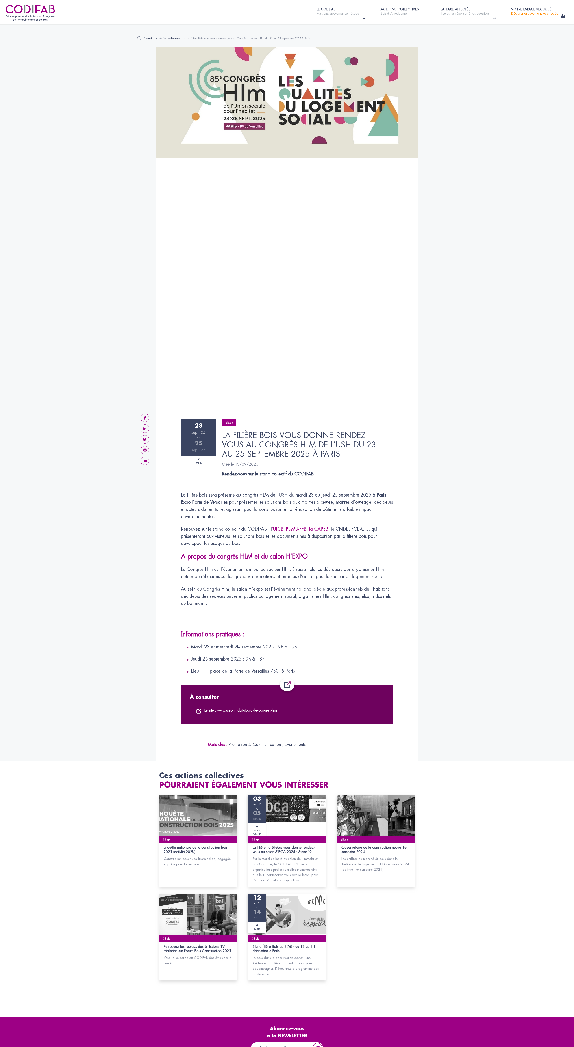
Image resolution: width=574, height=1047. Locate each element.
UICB (278, 529)
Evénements (295, 744)
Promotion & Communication (255, 744)
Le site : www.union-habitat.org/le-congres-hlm (240, 710)
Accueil (148, 38)
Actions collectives (169, 38)
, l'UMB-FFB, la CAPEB (305, 529)
